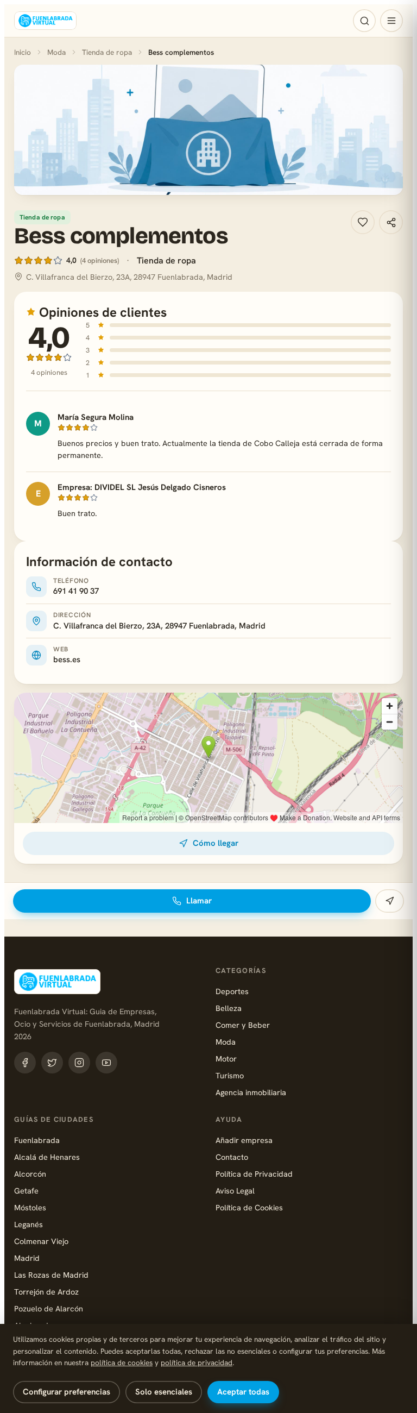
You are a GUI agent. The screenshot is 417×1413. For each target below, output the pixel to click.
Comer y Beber (243, 1025)
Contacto (232, 1157)
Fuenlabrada (37, 1140)
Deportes (232, 991)
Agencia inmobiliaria (251, 1092)
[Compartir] (391, 222)
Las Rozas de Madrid (51, 1275)
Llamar (199, 900)
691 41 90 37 (76, 591)
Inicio (22, 52)
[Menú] (391, 20)
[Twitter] (52, 1062)
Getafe (26, 1190)
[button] (208, 130)
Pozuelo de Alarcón (48, 1308)
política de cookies (122, 1362)
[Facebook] (25, 1062)
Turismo (230, 1075)
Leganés (28, 1224)
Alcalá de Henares (47, 1157)
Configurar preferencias (66, 1391)
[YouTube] (106, 1062)
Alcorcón (30, 1174)
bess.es (66, 659)
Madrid (27, 1258)
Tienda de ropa (107, 52)
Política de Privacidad (254, 1174)
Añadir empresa (244, 1140)
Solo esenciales (163, 1391)
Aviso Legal (235, 1190)
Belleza (229, 1008)
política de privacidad (196, 1362)
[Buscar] (364, 20)
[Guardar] (363, 222)
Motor (226, 1058)
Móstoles (30, 1207)
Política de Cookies (249, 1207)
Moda (56, 52)
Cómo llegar (215, 843)
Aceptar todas (243, 1391)
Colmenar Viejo (41, 1241)
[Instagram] (79, 1062)
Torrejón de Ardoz (46, 1291)
